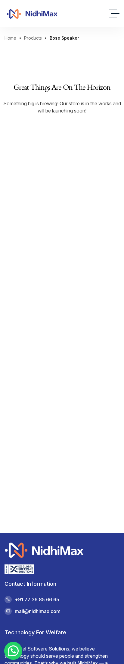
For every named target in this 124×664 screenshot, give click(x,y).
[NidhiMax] (32, 13)
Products (33, 37)
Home (10, 37)
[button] (13, 651)
